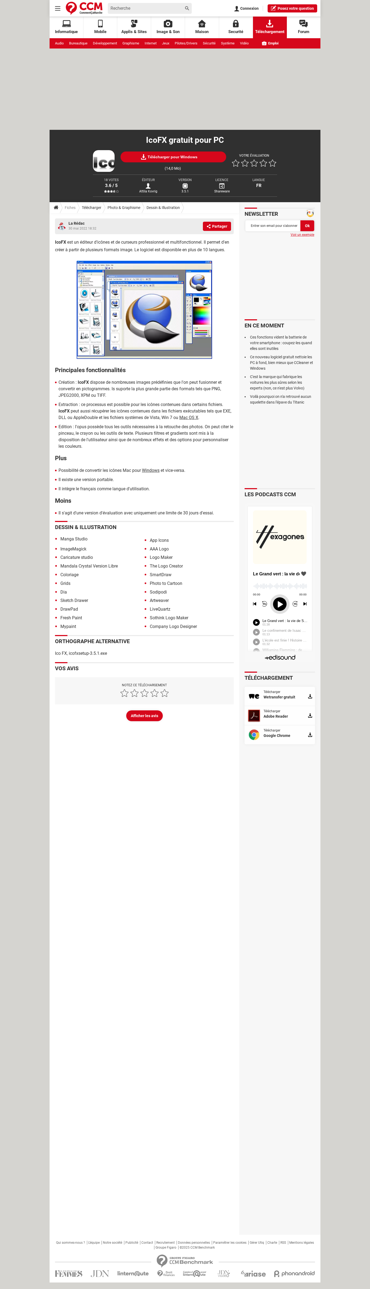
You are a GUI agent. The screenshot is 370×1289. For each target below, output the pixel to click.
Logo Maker (161, 557)
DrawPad (69, 609)
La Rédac (77, 223)
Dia (63, 592)
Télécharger (91, 207)
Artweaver (159, 600)
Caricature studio (76, 557)
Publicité (131, 1243)
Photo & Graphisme (124, 207)
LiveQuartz (160, 609)
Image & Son (168, 31)
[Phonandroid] (294, 1273)
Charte (272, 1243)
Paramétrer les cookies (229, 1243)
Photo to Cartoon (166, 583)
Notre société (112, 1243)
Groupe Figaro (165, 1247)
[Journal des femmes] (68, 1273)
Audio (59, 43)
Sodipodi (158, 592)
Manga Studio (73, 539)
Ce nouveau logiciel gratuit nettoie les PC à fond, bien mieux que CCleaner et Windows (281, 362)
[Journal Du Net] (99, 1273)
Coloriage (69, 574)
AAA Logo (159, 549)
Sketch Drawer (74, 600)
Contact (147, 1243)
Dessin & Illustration (163, 207)
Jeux (165, 43)
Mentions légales (301, 1243)
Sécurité (209, 43)
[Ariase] (253, 1274)
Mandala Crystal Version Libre (89, 566)
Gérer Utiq (257, 1243)
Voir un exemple (302, 235)
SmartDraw (160, 574)
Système (228, 43)
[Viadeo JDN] (224, 1273)
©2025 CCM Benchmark (197, 1247)
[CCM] (84, 8)
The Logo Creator (166, 566)
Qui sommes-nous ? (70, 1243)
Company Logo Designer (173, 626)
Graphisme (130, 43)
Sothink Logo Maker (169, 617)
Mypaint (68, 626)
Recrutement (165, 1243)
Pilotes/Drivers (186, 43)
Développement (105, 43)
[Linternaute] (133, 1273)
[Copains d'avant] (195, 1273)
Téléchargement (269, 31)
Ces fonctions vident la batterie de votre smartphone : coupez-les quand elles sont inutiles (281, 343)
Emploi (272, 43)
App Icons (159, 540)
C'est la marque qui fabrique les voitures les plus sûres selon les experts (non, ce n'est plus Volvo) (277, 382)
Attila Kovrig (148, 191)
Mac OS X (188, 417)
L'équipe (94, 1243)
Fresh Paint (71, 617)
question (296, 8)
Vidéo (244, 43)
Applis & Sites (134, 31)
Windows (151, 470)
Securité (235, 31)
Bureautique (78, 43)
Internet (151, 43)
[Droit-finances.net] (166, 1273)
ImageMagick (73, 549)
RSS (283, 1243)
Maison (202, 31)
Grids (65, 583)
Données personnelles (194, 1243)
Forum (303, 31)
